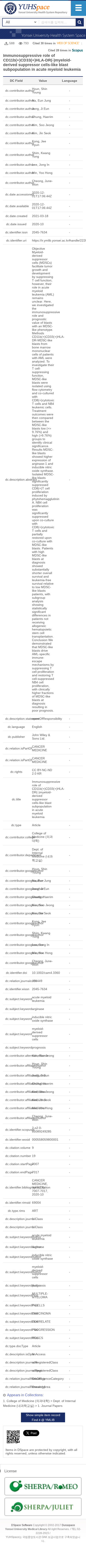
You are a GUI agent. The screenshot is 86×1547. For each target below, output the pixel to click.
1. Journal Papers (50, 1406)
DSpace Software (21, 1525)
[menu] (78, 8)
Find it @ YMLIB (43, 1420)
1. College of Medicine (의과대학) (26, 1401)
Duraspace (68, 1525)
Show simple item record (43, 1415)
